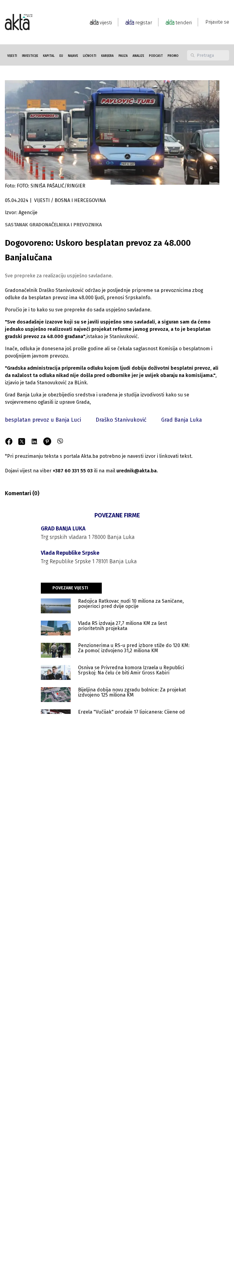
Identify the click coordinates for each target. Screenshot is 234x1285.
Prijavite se (217, 22)
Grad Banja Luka (181, 419)
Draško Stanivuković (121, 419)
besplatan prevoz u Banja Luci (43, 419)
